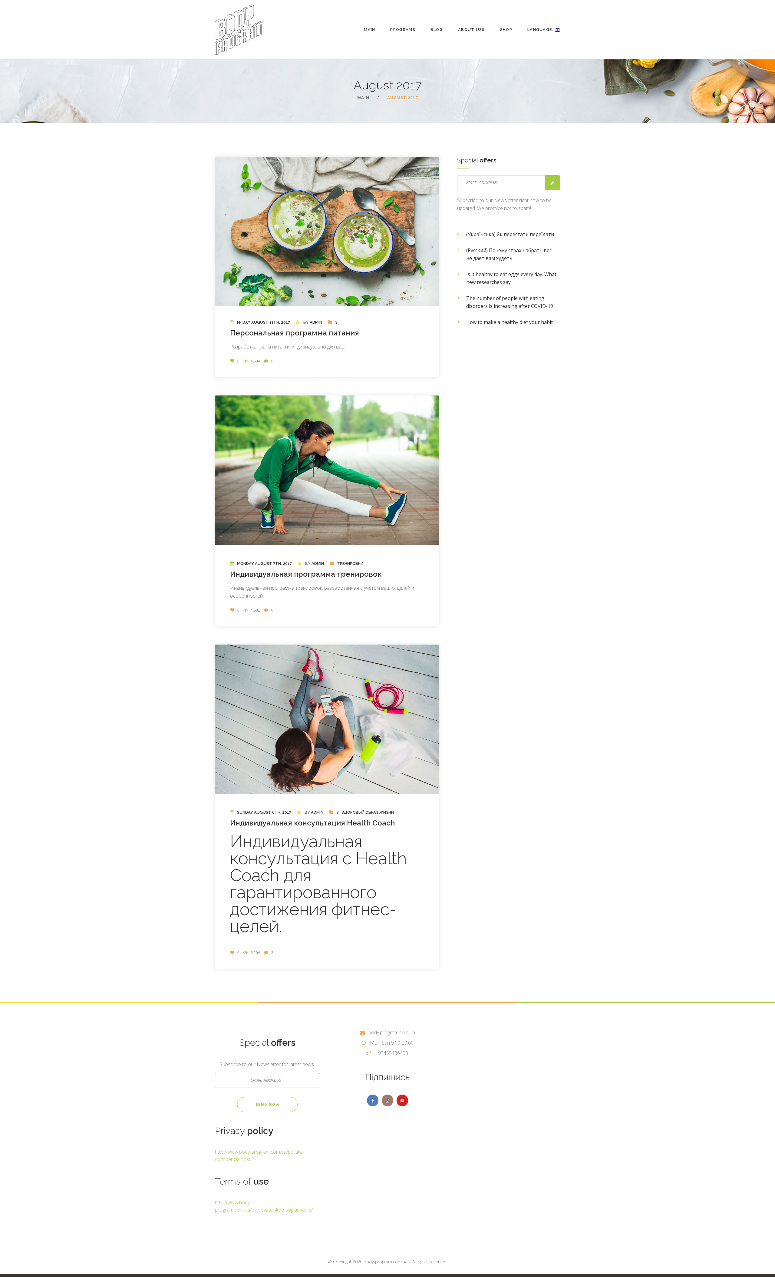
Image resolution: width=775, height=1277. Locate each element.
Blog (436, 29)
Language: (541, 29)
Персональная (294, 332)
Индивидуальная (306, 574)
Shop (506, 29)
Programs (402, 29)
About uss (471, 29)
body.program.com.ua (391, 1032)
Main (369, 29)
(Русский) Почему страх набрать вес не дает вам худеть (509, 254)
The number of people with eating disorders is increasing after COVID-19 (509, 302)
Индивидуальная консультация (312, 823)
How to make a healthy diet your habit (509, 322)
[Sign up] (552, 182)
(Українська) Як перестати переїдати (510, 234)
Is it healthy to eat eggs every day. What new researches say (511, 278)
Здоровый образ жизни (367, 812)
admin (316, 322)
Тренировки (350, 563)
